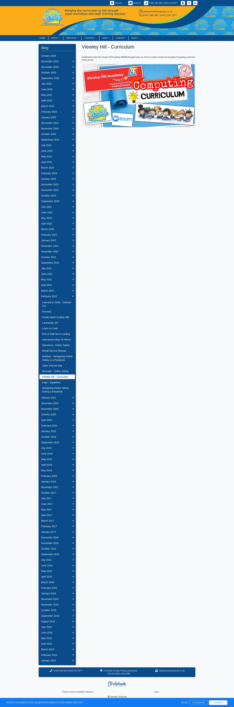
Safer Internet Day (52, 365)
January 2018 (48, 481)
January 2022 (48, 240)
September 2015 (50, 615)
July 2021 (46, 268)
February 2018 (49, 476)
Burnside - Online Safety (55, 371)
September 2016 (50, 554)
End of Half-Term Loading (56, 334)
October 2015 (48, 610)
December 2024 (49, 123)
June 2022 (47, 212)
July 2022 (46, 206)
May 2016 (46, 571)
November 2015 (49, 604)
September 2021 (50, 262)
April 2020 (46, 420)
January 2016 (48, 593)
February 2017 (49, 526)
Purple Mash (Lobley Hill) (55, 317)
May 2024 (46, 156)
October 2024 (48, 134)
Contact (120, 38)
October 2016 (48, 548)
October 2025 (48, 72)
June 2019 (47, 453)
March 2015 (47, 649)
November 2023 (49, 190)
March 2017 (47, 520)
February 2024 (49, 173)
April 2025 (46, 100)
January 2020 (48, 431)
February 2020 (49, 425)
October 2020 (48, 414)
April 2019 (46, 464)
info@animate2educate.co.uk (172, 671)
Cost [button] (105, 38)
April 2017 (46, 515)
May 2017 (46, 509)
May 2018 (46, 470)
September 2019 (50, 442)
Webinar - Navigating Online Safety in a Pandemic (57, 358)
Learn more (78, 702)
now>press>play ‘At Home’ (56, 339)
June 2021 (47, 274)
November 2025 (49, 67)
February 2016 (49, 588)
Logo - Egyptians (51, 382)
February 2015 (49, 655)
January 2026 (48, 55)
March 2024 (47, 167)
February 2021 (49, 296)
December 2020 (49, 403)
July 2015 (46, 627)
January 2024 (48, 179)
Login (156, 692)
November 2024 (49, 128)
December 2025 (49, 61)
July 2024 (46, 145)
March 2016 (47, 582)
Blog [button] (134, 38)
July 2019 (46, 448)
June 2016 (47, 565)
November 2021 (49, 251)
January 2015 (48, 660)
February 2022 (49, 234)
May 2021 (46, 279)
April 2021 (46, 285)
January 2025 (48, 117)
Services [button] (71, 38)
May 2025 (46, 95)
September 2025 (50, 78)
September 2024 (50, 139)
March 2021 (47, 290)
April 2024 (46, 162)
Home (42, 38)
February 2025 (49, 111)
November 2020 (49, 409)
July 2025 (46, 83)
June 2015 (47, 632)
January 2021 (48, 397)
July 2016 (46, 560)
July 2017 (46, 498)
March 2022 (47, 229)
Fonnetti (46, 311)
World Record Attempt (54, 350)
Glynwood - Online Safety (56, 345)
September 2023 (50, 201)
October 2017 (48, 492)
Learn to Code (50, 328)
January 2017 (48, 532)
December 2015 (49, 599)
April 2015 (46, 643)
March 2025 (47, 106)
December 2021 (49, 246)
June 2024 (47, 151)
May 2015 (46, 638)
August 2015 (48, 621)
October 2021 (48, 257)
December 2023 (49, 184)
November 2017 (49, 487)
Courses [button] (89, 38)
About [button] (55, 38)
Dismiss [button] (184, 703)
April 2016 (46, 576)
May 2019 (46, 459)
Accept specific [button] (198, 703)
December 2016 (49, 537)
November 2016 (49, 543)
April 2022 (46, 223)
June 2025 (47, 89)
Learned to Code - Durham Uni (56, 304)
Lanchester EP (50, 322)
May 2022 (46, 218)
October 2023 (48, 195)
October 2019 (48, 437)
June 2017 (47, 504)
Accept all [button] (218, 703)
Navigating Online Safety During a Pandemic (55, 390)
